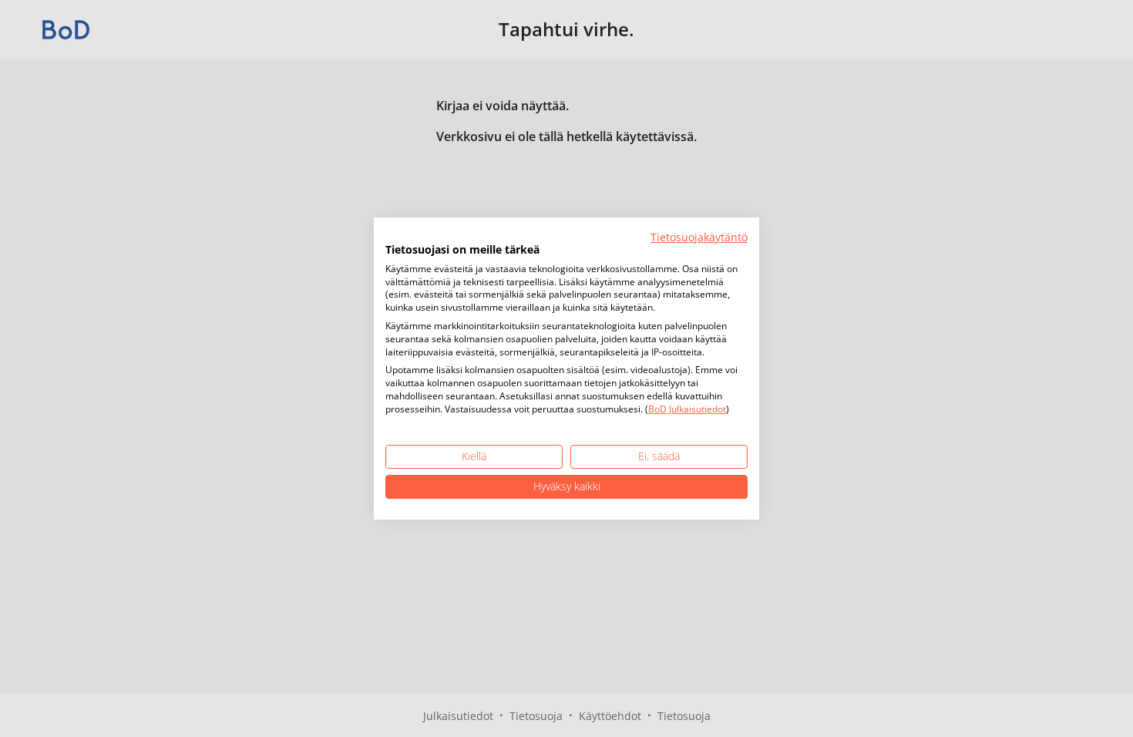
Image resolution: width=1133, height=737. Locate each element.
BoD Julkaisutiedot (687, 409)
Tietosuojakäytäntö (699, 237)
